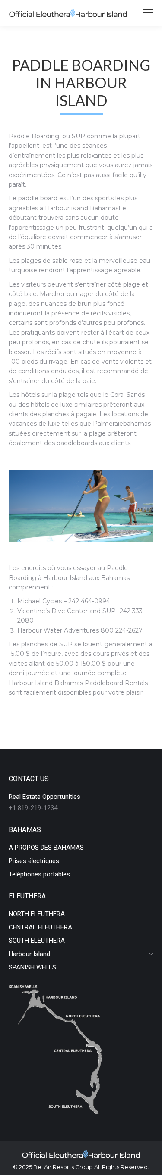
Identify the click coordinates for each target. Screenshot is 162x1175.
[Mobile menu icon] (148, 13)
